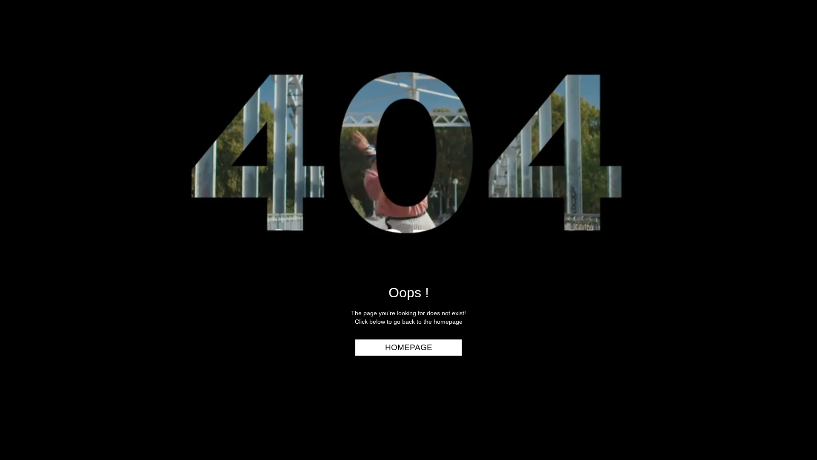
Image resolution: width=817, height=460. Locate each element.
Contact (788, 156)
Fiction (791, 91)
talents (789, 107)
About (793, 140)
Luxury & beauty (774, 42)
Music (794, 75)
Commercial (781, 58)
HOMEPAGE (408, 347)
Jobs (795, 124)
